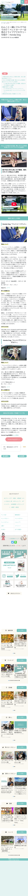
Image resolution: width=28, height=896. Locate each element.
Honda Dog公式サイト (14, 439)
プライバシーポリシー (16, 858)
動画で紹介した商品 (7, 87)
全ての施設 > (18, 529)
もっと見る (16, 435)
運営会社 (10, 858)
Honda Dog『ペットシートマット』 (14, 88)
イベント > (18, 526)
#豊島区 (19, 498)
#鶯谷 (14, 498)
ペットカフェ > (5, 522)
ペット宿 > (4, 515)
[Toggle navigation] (26, 2)
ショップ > (18, 522)
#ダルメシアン (17, 501)
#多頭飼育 (14, 504)
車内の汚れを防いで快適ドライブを (11, 93)
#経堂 (13, 507)
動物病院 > (18, 515)
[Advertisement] (14, 56)
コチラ (8, 288)
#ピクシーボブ (8, 498)
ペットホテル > (19, 518)
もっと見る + (21, 630)
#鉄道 (17, 507)
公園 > (2, 526)
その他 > (3, 529)
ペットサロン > (5, 518)
